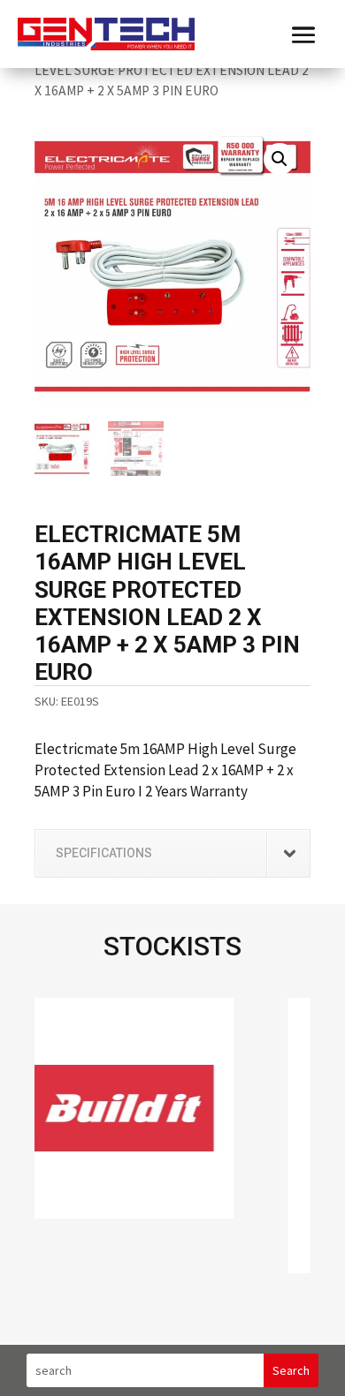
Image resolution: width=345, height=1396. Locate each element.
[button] (279, 159)
